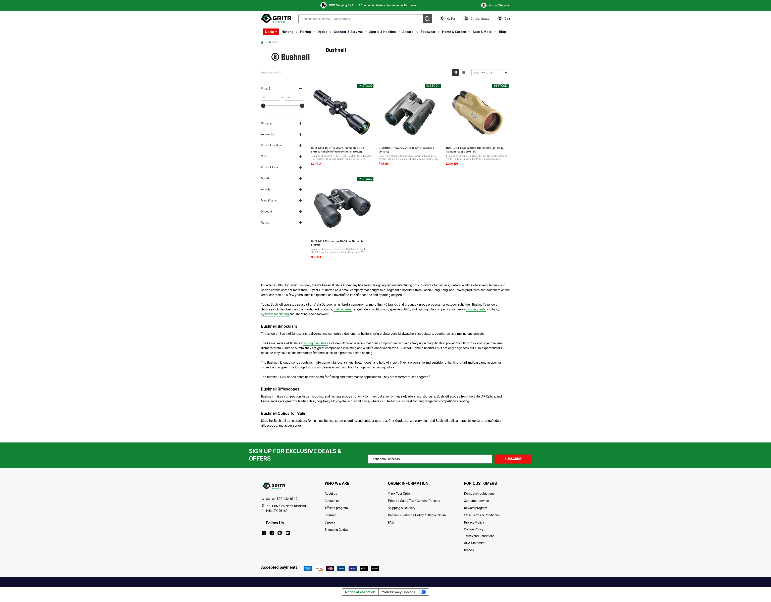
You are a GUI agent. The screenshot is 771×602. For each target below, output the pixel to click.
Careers (330, 522)
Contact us (332, 501)
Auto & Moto (482, 32)
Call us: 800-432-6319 (281, 499)
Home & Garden (454, 32)
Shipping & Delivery (401, 508)
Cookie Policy (487, 529)
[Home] (263, 42)
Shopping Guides (337, 530)
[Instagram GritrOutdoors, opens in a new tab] (271, 532)
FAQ (391, 522)
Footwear (428, 32)
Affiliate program (336, 508)
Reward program (475, 508)
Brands (469, 550)
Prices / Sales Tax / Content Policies (414, 501)
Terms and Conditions (487, 536)
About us (331, 493)
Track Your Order (399, 493)
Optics (322, 32)
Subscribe (513, 459)
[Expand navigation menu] (297, 31)
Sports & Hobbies (382, 32)
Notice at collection (360, 592)
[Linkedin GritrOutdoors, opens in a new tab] (287, 532)
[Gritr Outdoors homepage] (276, 18)
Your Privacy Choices (398, 592)
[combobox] (360, 18)
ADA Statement (474, 543)
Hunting (287, 32)
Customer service (476, 501)
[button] (455, 72)
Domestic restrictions (479, 493)
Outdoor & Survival (348, 32)
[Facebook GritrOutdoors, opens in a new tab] (263, 532)
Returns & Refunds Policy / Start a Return (417, 515)
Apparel (408, 32)
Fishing (305, 32)
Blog (502, 32)
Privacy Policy (487, 522)
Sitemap (330, 515)
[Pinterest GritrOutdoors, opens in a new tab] (279, 532)
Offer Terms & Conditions (482, 515)
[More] (276, 32)
